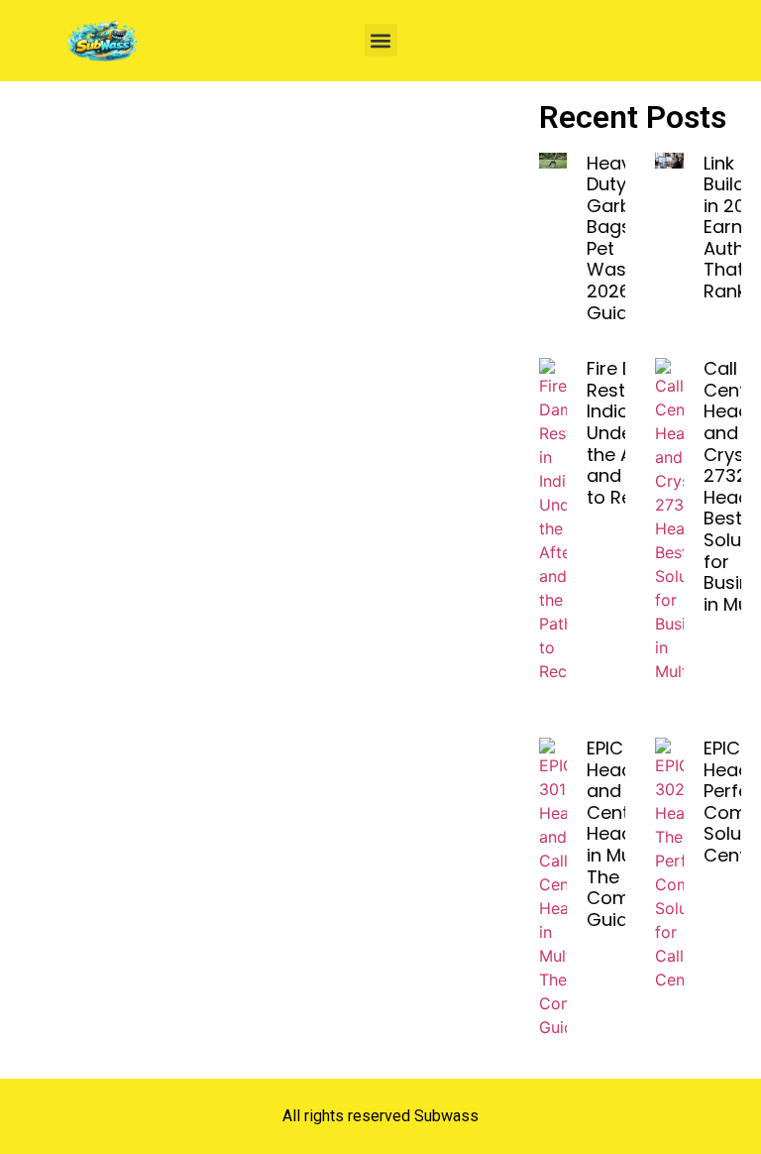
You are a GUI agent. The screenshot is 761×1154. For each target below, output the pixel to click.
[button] (381, 40)
